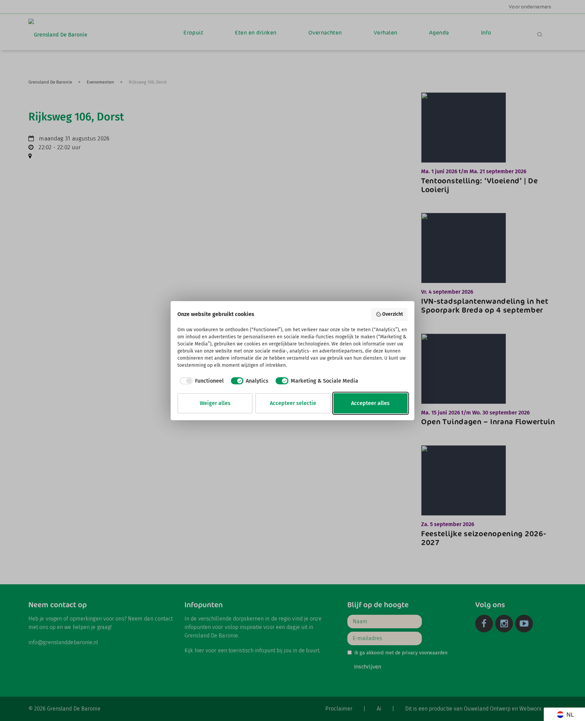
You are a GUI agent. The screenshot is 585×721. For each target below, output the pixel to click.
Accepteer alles (370, 403)
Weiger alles (215, 403)
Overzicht (392, 314)
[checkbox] (200, 381)
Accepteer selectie (293, 403)
